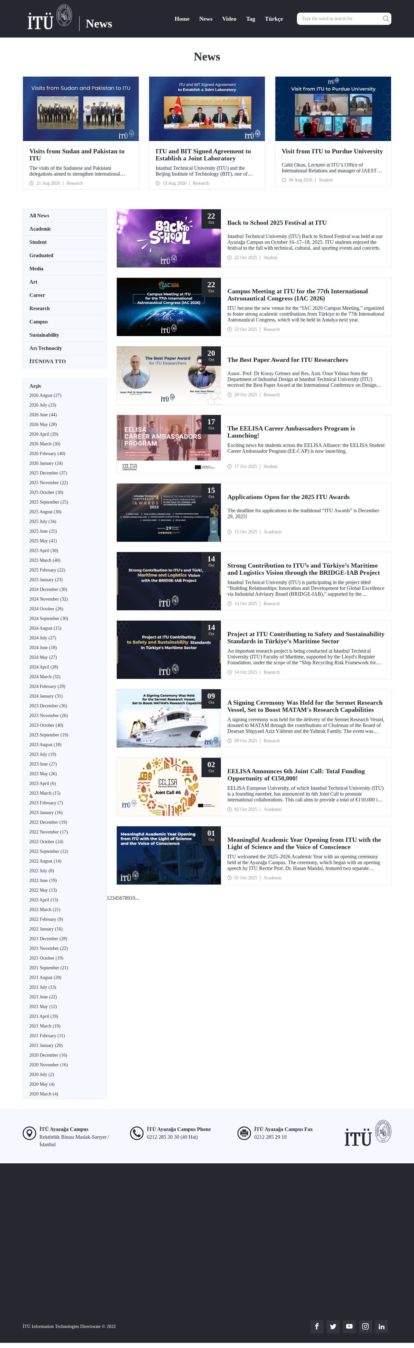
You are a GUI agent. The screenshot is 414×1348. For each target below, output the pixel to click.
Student (38, 242)
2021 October (46, 958)
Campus (38, 321)
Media (36, 268)
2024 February (47, 686)
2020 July (41, 1074)
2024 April (43, 667)
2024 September (48, 618)
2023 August (45, 744)
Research (39, 308)
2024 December (48, 589)
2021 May (43, 1006)
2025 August (45, 511)
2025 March (44, 560)
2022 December (48, 822)
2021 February (47, 1035)
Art (33, 282)
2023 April (42, 783)
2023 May (43, 773)
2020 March (43, 1094)
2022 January (46, 929)
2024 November (48, 599)
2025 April (43, 550)
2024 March (44, 676)
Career (37, 295)
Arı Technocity (45, 348)
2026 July (42, 405)
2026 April (43, 434)
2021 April (43, 1016)
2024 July (42, 638)
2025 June (43, 531)
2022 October (46, 841)
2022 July (41, 870)
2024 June (43, 647)
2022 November (48, 832)
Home (182, 19)
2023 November (48, 715)
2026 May (43, 424)
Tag (250, 19)
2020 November (48, 1064)
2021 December (48, 938)
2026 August (45, 395)
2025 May (43, 540)
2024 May (43, 657)
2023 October (46, 725)
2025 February (47, 570)
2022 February (46, 919)
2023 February (46, 802)
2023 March (44, 793)
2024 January (46, 696)
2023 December (48, 705)
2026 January (46, 463)
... (137, 898)
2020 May (42, 1084)
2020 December (48, 1055)
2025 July (42, 521)
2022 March (44, 909)
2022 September (48, 851)
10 (132, 898)
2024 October (46, 608)
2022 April (43, 899)
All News (39, 215)
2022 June (43, 880)
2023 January (46, 812)
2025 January (46, 579)
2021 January (46, 1045)
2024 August (45, 628)
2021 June (43, 997)
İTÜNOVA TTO (47, 361)
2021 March (44, 1026)
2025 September (48, 502)
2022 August (45, 861)
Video (229, 19)
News (205, 19)
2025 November (48, 482)
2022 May (43, 890)
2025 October (46, 492)
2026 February (47, 453)
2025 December (48, 473)
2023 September (48, 735)
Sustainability (44, 335)
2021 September (48, 967)
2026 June (43, 414)
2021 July (42, 987)
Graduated (41, 255)
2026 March (44, 443)
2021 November (48, 948)
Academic (40, 229)
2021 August (45, 977)
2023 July (42, 754)
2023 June (43, 764)
